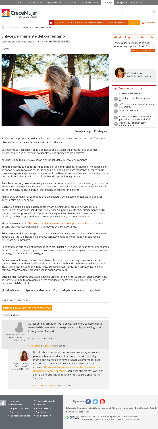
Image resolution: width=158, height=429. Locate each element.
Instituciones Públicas (20, 415)
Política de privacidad (111, 416)
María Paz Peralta (25, 41)
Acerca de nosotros (90, 416)
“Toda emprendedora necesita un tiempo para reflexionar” (62, 223)
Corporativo (136, 2)
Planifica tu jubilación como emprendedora (133, 124)
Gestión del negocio (59, 41)
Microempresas (35, 2)
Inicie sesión (10, 308)
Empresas (72, 2)
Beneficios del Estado (146, 408)
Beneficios (41, 412)
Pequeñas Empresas (55, 2)
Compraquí (122, 2)
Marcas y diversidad (129, 110)
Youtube (102, 401)
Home (3, 27)
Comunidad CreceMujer (95, 22)
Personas (20, 2)
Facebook (88, 401)
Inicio (51, 22)
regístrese (26, 308)
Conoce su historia (141, 51)
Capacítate (13, 27)
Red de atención (43, 415)
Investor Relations (44, 408)
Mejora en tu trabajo (122, 408)
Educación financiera (76, 408)
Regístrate (134, 22)
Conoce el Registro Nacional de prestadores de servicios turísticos (136, 118)
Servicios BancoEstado (77, 412)
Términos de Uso (131, 416)
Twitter (95, 401)
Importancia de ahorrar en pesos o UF (136, 99)
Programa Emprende (89, 2)
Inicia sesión (149, 22)
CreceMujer (108, 2)
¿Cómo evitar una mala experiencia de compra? (136, 105)
